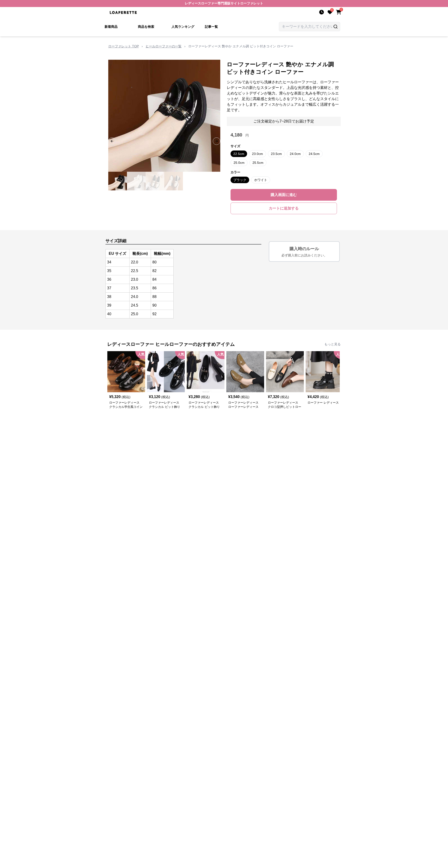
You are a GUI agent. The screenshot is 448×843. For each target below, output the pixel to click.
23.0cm (257, 154)
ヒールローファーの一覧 (164, 46)
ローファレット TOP (123, 46)
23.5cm (276, 154)
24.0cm (295, 154)
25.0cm (239, 162)
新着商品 (111, 26)
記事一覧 (211, 26)
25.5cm (257, 162)
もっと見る (332, 344)
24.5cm (314, 154)
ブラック (239, 180)
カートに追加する (284, 208)
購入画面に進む (284, 195)
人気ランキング (183, 26)
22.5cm (238, 154)
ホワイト (260, 180)
